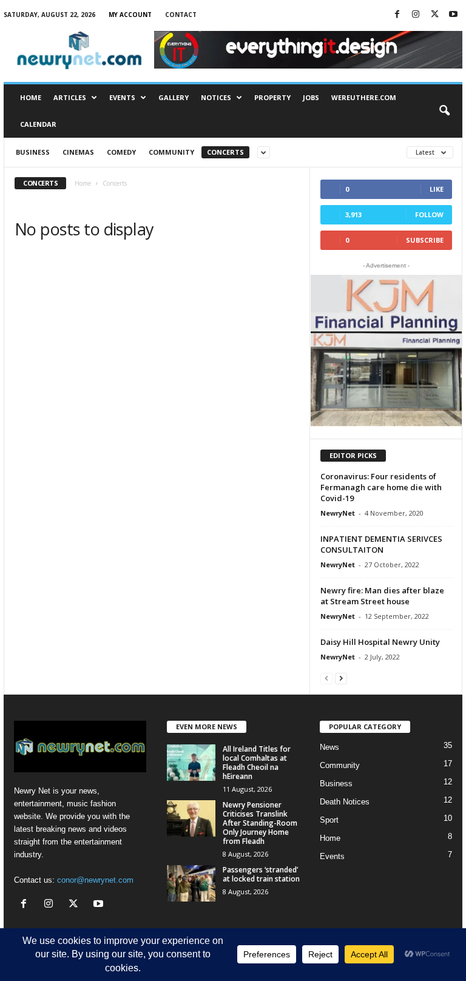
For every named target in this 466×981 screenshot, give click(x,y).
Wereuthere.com (363, 97)
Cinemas (78, 152)
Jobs (311, 97)
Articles (69, 97)
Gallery (173, 97)
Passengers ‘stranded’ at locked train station (261, 874)
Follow (429, 214)
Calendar (38, 124)
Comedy (121, 152)
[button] (444, 111)
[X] (434, 15)
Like (437, 189)
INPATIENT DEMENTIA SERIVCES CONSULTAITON (381, 544)
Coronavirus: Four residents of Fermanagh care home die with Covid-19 (381, 487)
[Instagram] (415, 15)
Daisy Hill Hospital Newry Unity (380, 641)
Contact (181, 14)
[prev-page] (326, 678)
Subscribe (425, 239)
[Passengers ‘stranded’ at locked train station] (191, 883)
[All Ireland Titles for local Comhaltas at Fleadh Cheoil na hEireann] (191, 762)
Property (272, 97)
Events (122, 97)
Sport (329, 819)
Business (33, 152)
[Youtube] (453, 15)
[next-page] (341, 678)
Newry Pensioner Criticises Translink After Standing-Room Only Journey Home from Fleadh (260, 823)
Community (171, 152)
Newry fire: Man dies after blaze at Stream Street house (382, 596)
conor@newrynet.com (95, 880)
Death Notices (345, 801)
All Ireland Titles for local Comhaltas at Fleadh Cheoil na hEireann (257, 762)
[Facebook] (397, 15)
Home (30, 97)
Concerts (225, 152)
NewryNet (337, 512)
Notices (216, 97)
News (329, 747)
